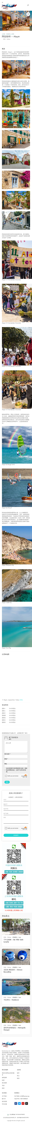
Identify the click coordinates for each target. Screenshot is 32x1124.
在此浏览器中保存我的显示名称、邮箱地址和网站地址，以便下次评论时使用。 (16, 770)
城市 (18, 1073)
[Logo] (9, 6)
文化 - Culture (6, 39)
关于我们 (4, 1096)
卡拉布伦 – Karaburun (11, 1000)
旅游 (3, 1088)
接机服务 (4, 1077)
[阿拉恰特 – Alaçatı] (16, 21)
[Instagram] (26, 1103)
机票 (3, 1080)
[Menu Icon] (2, 2)
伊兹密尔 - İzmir (10, 34)
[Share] (28, 14)
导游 (3, 1085)
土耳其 (3, 34)
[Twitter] (19, 1103)
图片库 (4, 1099)
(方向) (21, 700)
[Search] (28, 5)
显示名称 (7, 754)
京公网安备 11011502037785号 (17, 1114)
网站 (5, 764)
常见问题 (4, 1104)
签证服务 (4, 1083)
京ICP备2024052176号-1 (23, 1117)
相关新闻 (4, 1101)
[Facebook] (15, 1103)
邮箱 (6, 759)
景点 (18, 1076)
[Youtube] (23, 1103)
